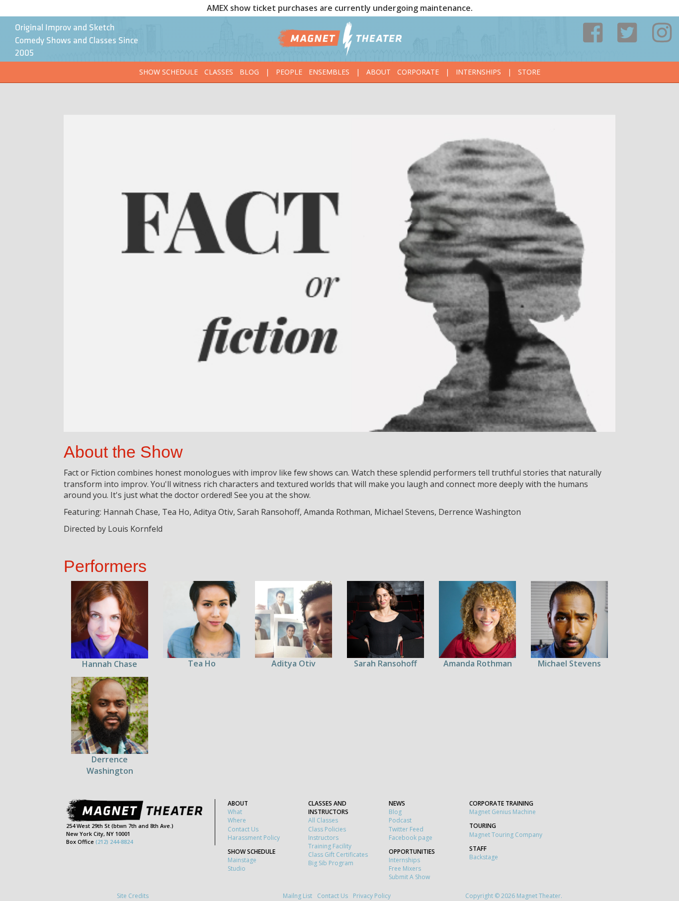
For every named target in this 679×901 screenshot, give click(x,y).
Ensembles (329, 72)
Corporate (418, 72)
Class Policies (327, 829)
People (289, 72)
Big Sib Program (330, 863)
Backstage (483, 857)
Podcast (400, 820)
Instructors (323, 837)
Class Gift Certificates (338, 854)
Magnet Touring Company (505, 834)
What (235, 812)
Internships (478, 72)
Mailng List (297, 896)
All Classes (323, 820)
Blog (249, 72)
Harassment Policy (254, 837)
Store (529, 72)
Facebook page (410, 837)
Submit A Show (409, 877)
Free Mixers (405, 868)
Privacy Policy (372, 896)
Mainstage (242, 860)
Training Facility (329, 846)
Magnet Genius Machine (502, 812)
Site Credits (133, 896)
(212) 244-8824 (114, 841)
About (378, 72)
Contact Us (243, 829)
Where (237, 820)
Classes (218, 72)
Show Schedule (168, 72)
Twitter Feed (406, 829)
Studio (237, 868)
